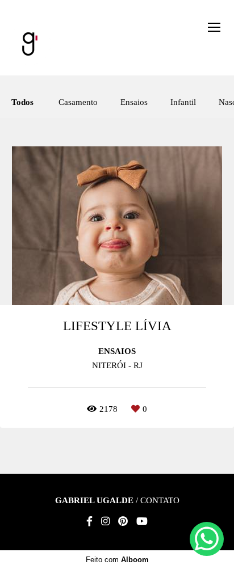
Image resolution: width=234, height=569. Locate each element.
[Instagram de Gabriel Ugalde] (105, 521)
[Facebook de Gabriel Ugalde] (89, 521)
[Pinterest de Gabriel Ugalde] (123, 521)
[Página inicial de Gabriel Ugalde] (30, 45)
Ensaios (134, 102)
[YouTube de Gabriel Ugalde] (142, 521)
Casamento (78, 102)
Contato (159, 500)
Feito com (117, 559)
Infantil (183, 102)
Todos (22, 102)
